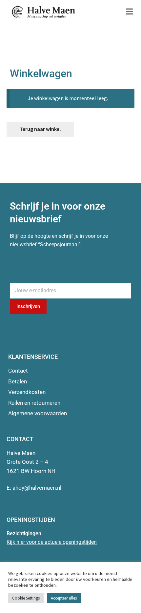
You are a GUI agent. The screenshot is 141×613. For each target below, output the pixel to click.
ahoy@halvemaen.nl (36, 487)
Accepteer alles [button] (64, 598)
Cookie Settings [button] (26, 598)
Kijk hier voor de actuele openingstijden (52, 542)
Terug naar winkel (40, 129)
